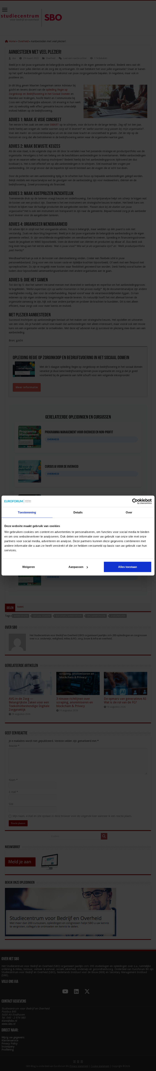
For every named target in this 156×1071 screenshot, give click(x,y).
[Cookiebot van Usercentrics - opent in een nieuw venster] (135, 501)
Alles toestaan (127, 566)
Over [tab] (129, 512)
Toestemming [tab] (27, 512)
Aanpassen (75, 566)
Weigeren (28, 566)
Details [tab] (78, 512)
